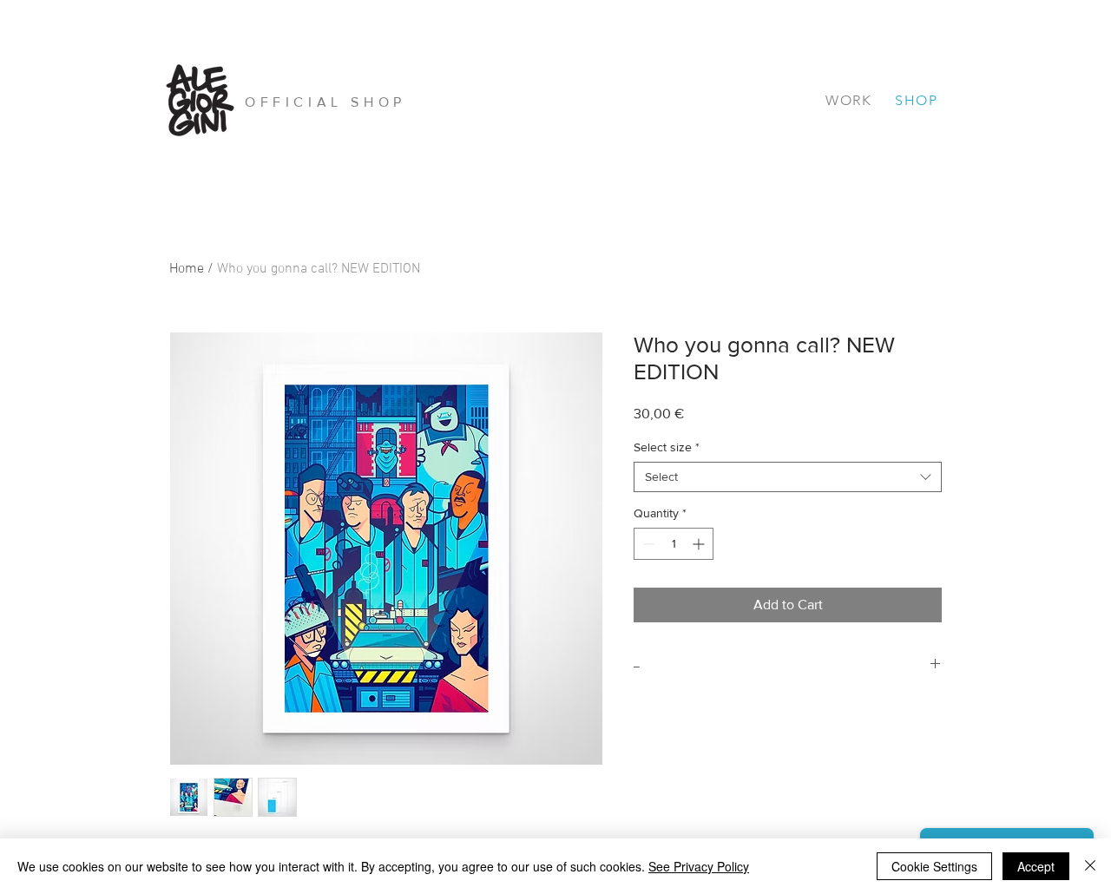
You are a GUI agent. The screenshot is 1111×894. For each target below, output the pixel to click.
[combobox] (788, 477)
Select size (667, 447)
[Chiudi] (1090, 866)
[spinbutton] (673, 544)
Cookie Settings (934, 866)
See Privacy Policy (698, 866)
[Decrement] (647, 544)
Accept (1036, 866)
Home (186, 269)
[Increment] (700, 544)
